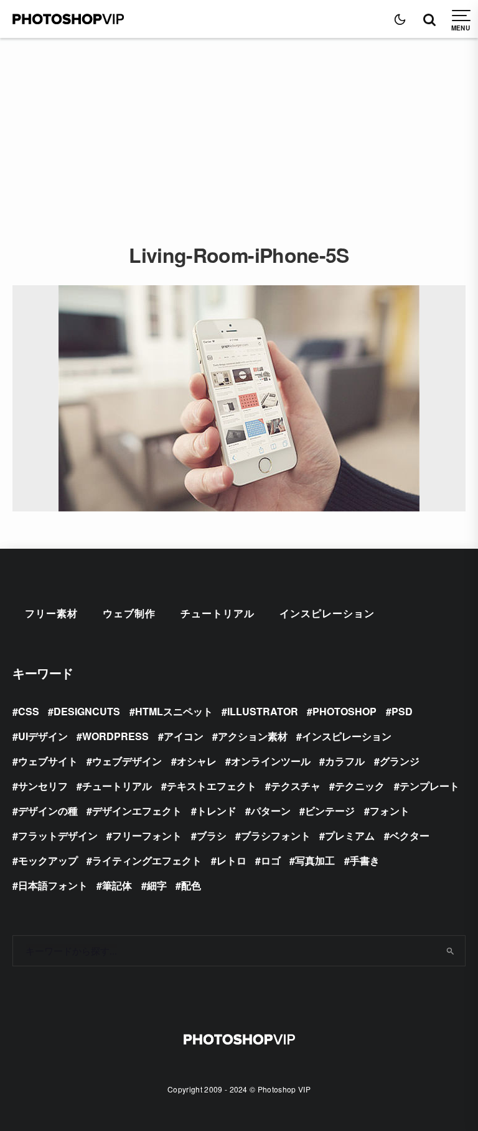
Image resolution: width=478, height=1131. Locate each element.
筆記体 (117, 885)
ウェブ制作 (129, 613)
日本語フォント (53, 885)
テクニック (360, 786)
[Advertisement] (239, 131)
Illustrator (262, 711)
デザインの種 (48, 811)
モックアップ (48, 860)
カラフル (345, 761)
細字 (157, 885)
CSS (28, 711)
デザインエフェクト (137, 811)
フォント (390, 811)
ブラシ (212, 835)
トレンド (217, 811)
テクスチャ (296, 786)
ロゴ (271, 860)
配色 (191, 885)
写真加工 (315, 860)
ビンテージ (330, 811)
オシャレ (197, 761)
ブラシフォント (276, 835)
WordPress (115, 736)
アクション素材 (253, 736)
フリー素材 (51, 613)
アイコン (184, 736)
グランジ (399, 761)
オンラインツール (271, 761)
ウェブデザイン (127, 761)
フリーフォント (147, 835)
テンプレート (429, 786)
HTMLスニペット (174, 711)
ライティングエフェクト (147, 860)
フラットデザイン (58, 835)
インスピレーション (327, 613)
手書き (365, 860)
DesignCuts (87, 711)
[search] (450, 951)
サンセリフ (43, 786)
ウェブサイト (48, 761)
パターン (271, 811)
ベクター (409, 835)
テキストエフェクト (211, 786)
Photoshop (344, 711)
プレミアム (350, 835)
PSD (402, 711)
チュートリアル (217, 613)
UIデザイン (43, 736)
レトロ (231, 860)
